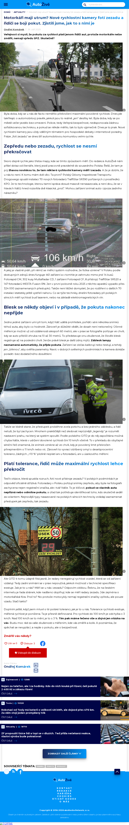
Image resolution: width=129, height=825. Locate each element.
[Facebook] (19, 772)
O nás (64, 801)
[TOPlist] (6, 823)
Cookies (64, 796)
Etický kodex (64, 799)
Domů (7, 12)
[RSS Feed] (12, 772)
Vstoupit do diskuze (29, 652)
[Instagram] (6, 772)
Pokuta (50, 766)
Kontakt (64, 788)
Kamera (40, 766)
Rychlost (61, 766)
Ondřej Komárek (14, 29)
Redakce (64, 791)
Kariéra (64, 793)
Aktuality (19, 12)
